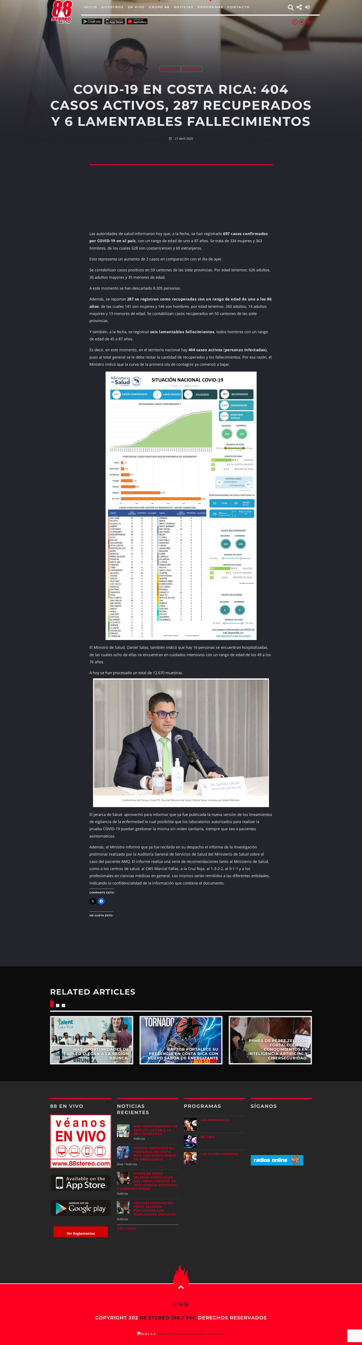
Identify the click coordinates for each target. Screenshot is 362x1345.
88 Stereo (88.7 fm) (168, 1318)
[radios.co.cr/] (277, 1164)
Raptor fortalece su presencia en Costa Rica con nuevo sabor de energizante (155, 1153)
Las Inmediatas (215, 1120)
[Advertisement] (181, 39)
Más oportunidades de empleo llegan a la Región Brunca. (155, 1130)
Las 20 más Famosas (219, 1154)
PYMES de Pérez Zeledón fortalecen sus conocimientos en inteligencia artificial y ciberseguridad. (147, 1181)
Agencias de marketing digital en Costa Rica (191, 1334)
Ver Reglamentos (81, 1233)
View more (91, 1040)
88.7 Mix (208, 1137)
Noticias (170, 69)
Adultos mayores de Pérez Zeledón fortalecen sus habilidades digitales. (155, 1208)
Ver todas (126, 1229)
